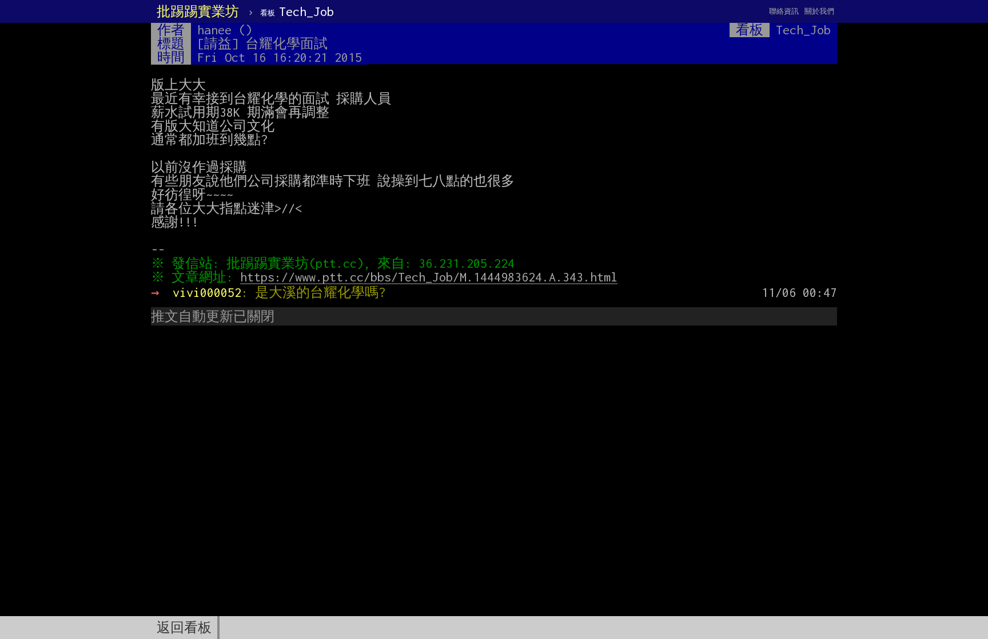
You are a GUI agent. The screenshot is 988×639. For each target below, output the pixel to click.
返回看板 (184, 627)
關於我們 (819, 11)
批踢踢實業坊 (198, 11)
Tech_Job (297, 11)
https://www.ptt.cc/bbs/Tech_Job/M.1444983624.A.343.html (429, 276)
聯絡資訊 (784, 11)
